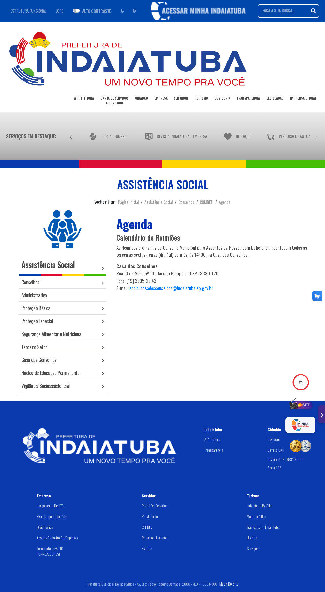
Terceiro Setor (34, 347)
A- (122, 11)
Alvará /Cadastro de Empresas (57, 537)
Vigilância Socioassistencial (45, 385)
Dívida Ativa (45, 527)
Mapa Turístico (256, 516)
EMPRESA (161, 98)
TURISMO (201, 98)
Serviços (252, 548)
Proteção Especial (37, 321)
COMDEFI (206, 202)
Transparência (213, 450)
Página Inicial (128, 202)
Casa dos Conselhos (38, 360)
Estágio (147, 548)
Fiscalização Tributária (52, 516)
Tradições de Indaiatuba (263, 527)
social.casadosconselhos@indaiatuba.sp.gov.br (171, 288)
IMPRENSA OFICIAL (303, 98)
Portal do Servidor (154, 505)
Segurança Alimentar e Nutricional (51, 334)
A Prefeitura (212, 439)
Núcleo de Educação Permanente (50, 372)
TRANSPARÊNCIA (248, 98)
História (252, 537)
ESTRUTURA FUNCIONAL (28, 11)
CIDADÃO (141, 98)
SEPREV (147, 527)
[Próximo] (316, 136)
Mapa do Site (228, 584)
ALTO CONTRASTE (96, 11)
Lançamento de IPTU (51, 505)
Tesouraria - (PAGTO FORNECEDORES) (50, 551)
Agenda (224, 202)
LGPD (60, 11)
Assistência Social (158, 202)
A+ (135, 11)
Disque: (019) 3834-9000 (285, 459)
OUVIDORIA (222, 98)
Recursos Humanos (154, 537)
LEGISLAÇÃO (275, 98)
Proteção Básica (36, 308)
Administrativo (34, 295)
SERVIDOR (181, 98)
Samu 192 (274, 467)
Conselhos (186, 202)
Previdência (150, 516)
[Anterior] (70, 136)
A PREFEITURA (84, 98)
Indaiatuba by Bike (259, 505)
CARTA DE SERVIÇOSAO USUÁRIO (115, 100)
